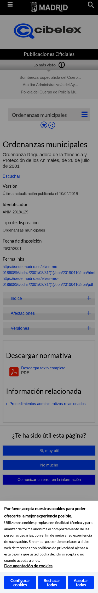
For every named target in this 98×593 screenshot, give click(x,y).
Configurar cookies (20, 582)
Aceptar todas (81, 582)
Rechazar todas (52, 582)
